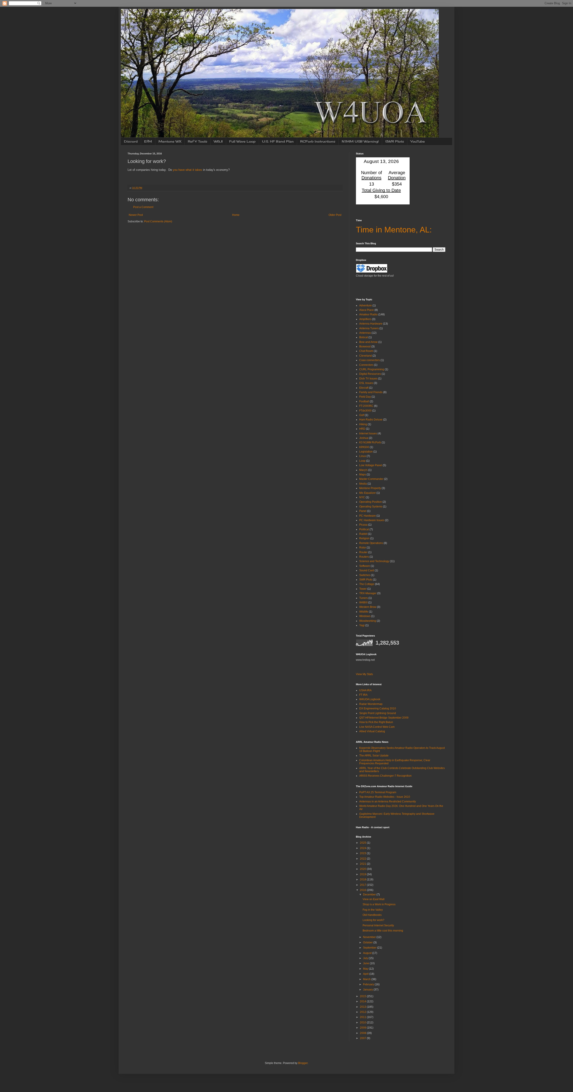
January (368, 989)
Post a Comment (143, 207)
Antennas (365, 332)
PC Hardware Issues (371, 520)
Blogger (303, 1063)
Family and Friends (371, 392)
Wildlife (363, 611)
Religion (364, 538)
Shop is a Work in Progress (379, 904)
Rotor (362, 547)
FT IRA (363, 694)
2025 (363, 842)
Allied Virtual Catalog (372, 731)
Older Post (335, 215)
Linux (362, 456)
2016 (363, 890)
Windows (364, 616)
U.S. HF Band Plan (278, 141)
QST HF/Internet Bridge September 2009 (383, 717)
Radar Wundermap (371, 704)
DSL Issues (366, 383)
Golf (361, 415)
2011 (363, 1017)
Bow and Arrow (368, 342)
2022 (363, 858)
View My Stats (364, 674)
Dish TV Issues (368, 378)
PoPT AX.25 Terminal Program (377, 792)
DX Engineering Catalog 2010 (377, 708)
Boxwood (365, 346)
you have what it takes (187, 169)
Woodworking (367, 620)
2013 (363, 1006)
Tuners (363, 598)
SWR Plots (394, 141)
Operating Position (370, 501)
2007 (363, 1038)
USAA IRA (365, 690)
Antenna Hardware (370, 323)
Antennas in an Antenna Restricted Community (387, 801)
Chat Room (366, 351)
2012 (363, 1012)
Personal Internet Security (378, 925)
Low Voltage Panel (370, 465)
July (366, 958)
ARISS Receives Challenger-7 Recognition (385, 775)
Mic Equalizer (367, 492)
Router (363, 552)
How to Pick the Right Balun (376, 722)
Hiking (363, 424)
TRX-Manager (367, 593)
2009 (363, 1027)
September (370, 947)
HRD (362, 428)
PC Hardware (367, 515)
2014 (363, 1001)
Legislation (366, 451)
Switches (364, 575)
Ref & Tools (197, 141)
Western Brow (367, 607)
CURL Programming (371, 369)
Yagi (362, 625)
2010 (363, 1022)
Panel (362, 511)
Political (364, 529)
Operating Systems (370, 506)
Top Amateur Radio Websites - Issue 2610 (384, 796)
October (368, 942)
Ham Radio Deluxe (371, 419)
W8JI (218, 141)
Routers (364, 556)
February (369, 984)
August (367, 953)
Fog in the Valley (373, 909)
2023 (363, 853)
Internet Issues (368, 433)
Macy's (363, 470)
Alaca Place (366, 310)
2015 (363, 996)
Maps (362, 474)
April (366, 973)
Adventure (365, 305)
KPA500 (364, 447)
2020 (363, 869)
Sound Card (366, 570)
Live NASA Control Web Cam (377, 726)
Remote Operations (371, 543)
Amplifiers (365, 319)
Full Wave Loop (242, 141)
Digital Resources (370, 373)
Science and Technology (374, 561)
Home (235, 215)
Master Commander (371, 479)
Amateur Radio (368, 314)
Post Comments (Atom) (158, 221)
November (369, 937)
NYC (362, 497)
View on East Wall (374, 899)
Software (364, 566)
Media (363, 483)
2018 (363, 879)
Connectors (366, 364)
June (366, 963)
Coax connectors (369, 360)
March (367, 979)
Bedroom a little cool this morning (383, 930)
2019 (363, 874)
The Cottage (366, 584)
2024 (363, 848)
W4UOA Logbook (369, 699)
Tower (363, 588)
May (366, 968)
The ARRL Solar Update (374, 755)
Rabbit (363, 533)
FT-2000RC (366, 405)
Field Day (365, 396)
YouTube (418, 141)
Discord (131, 141)
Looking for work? (373, 920)
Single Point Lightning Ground (377, 713)
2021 (363, 863)
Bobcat (363, 337)
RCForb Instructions (317, 141)
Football (364, 401)
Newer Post (136, 215)
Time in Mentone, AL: (394, 229)
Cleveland (365, 355)
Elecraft (363, 387)
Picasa (363, 524)
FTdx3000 (365, 410)
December (369, 894)
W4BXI (363, 602)
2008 (363, 1033)
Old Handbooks (372, 914)
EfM (148, 141)
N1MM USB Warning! (360, 141)
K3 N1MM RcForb (370, 442)
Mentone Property (370, 488)
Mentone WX (169, 141)
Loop (362, 460)
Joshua (363, 438)
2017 (363, 884)
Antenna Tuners (369, 328)
